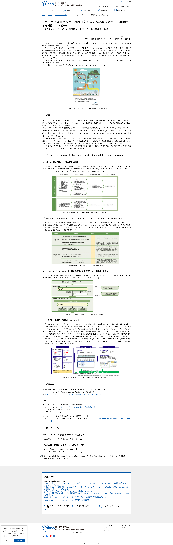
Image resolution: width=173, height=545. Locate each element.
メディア (112, 6)
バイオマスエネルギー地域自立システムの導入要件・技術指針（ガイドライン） (73, 394)
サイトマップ (108, 525)
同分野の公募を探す (82, 506)
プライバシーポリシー (110, 528)
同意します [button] (19, 540)
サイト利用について (125, 525)
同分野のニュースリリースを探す (58, 507)
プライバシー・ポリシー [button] (9, 536)
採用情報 (121, 6)
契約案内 (104, 10)
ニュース (101, 6)
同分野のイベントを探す (112, 506)
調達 (117, 6)
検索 (130, 2)
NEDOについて (122, 10)
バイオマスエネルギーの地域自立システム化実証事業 (76, 407)
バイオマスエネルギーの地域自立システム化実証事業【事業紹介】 (67, 500)
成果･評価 (86, 10)
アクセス (107, 530)
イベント (107, 6)
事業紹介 (69, 10)
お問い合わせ (128, 6)
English (124, 1)
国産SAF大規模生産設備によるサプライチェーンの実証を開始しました (68, 491)
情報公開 (123, 528)
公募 (51, 10)
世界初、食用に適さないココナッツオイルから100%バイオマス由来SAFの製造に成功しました (76, 497)
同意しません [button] (8, 540)
